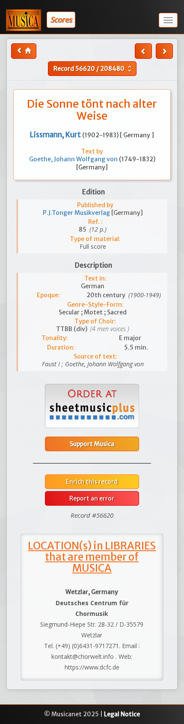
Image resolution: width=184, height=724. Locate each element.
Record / (93, 68)
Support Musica (92, 444)
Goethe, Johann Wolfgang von (74, 159)
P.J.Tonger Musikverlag (77, 213)
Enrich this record (92, 482)
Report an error (91, 498)
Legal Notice (122, 714)
